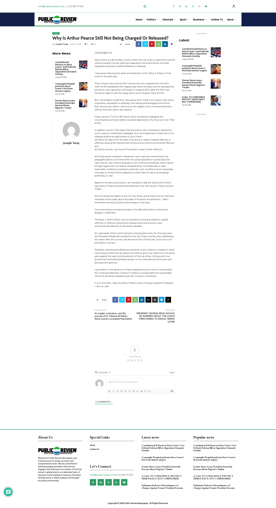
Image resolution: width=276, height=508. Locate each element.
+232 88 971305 (75, 6)
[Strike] (121, 391)
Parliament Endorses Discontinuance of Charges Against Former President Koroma (162, 486)
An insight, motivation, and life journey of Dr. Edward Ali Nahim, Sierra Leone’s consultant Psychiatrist (113, 316)
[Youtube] (205, 6)
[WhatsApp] (199, 6)
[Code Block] (138, 391)
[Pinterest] (152, 44)
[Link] (142, 391)
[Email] (148, 300)
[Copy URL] (168, 300)
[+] (149, 391)
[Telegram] (161, 300)
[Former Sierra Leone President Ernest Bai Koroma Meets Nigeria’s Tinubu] (83, 103)
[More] (172, 44)
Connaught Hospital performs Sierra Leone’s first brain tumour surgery (65, 87)
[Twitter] (192, 6)
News (55, 33)
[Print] (155, 300)
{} (145, 391)
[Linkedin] (186, 6)
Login (171, 372)
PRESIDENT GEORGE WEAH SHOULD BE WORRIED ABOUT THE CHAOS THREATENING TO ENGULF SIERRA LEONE (156, 317)
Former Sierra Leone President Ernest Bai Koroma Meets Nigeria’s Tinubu (65, 104)
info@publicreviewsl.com (51, 6)
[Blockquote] (134, 391)
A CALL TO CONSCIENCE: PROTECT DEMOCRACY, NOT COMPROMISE (193, 99)
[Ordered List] (125, 391)
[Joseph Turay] (71, 130)
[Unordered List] (130, 391)
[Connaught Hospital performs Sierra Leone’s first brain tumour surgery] (83, 86)
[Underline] (117, 391)
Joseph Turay (61, 44)
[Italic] (113, 391)
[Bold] (109, 391)
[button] (144, 6)
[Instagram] (180, 6)
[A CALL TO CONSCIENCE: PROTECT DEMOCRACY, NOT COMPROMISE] (216, 100)
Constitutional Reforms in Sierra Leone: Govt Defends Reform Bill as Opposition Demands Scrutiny (65, 68)
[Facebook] (173, 6)
